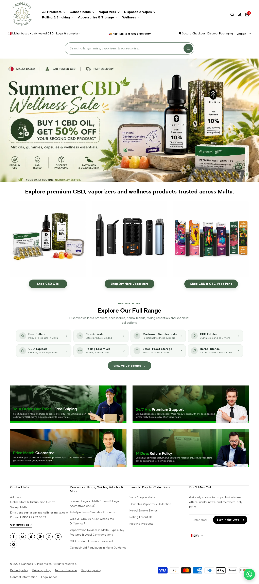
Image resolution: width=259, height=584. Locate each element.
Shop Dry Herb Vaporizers (129, 284)
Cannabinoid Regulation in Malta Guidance (98, 547)
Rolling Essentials (141, 517)
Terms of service (66, 570)
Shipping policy (91, 570)
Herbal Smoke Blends (144, 510)
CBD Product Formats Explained (91, 541)
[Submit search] (188, 48)
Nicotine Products (141, 523)
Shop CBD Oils (48, 284)
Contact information (23, 577)
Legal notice (49, 577)
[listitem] (43, 336)
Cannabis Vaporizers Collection (150, 504)
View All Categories (127, 365)
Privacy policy (41, 570)
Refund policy (19, 570)
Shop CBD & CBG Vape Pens (211, 284)
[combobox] (125, 48)
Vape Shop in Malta (142, 497)
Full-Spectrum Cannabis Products (92, 512)
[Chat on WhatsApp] (249, 574)
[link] (68, 404)
